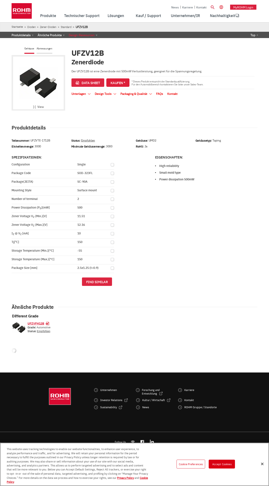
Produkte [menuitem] (48, 15)
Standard (66, 27)
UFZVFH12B (36, 323)
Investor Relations (111, 400)
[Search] (212, 6)
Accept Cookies (222, 464)
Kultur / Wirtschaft (153, 400)
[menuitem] (222, 15)
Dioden (31, 27)
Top (253, 35)
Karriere (187, 7)
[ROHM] (22, 12)
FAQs (159, 93)
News (175, 7)
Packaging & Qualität (134, 93)
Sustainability (108, 407)
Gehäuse (29, 48)
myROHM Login (243, 7)
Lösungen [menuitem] (116, 15)
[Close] (262, 464)
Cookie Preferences (191, 464)
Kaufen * (118, 82)
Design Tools (103, 93)
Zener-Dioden (48, 27)
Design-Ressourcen (82, 35)
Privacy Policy (125, 477)
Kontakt (201, 7)
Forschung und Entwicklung (151, 391)
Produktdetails (21, 35)
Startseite (17, 26)
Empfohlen (88, 140)
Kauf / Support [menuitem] (148, 15)
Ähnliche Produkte (50, 35)
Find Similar (97, 281)
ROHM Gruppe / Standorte (200, 407)
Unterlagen (79, 93)
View (40, 106)
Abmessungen (44, 48)
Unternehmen (108, 390)
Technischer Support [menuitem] (82, 15)
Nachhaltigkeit (222, 15)
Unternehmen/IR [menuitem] (185, 15)
